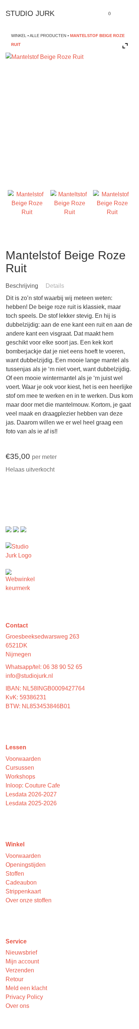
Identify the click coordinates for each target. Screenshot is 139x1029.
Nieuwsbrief (21, 952)
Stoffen (15, 873)
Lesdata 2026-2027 (31, 794)
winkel (18, 35)
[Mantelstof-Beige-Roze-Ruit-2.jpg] (69, 209)
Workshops (20, 776)
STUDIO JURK (30, 13)
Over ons (17, 1006)
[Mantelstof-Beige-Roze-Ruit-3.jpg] (112, 209)
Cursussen (20, 768)
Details (55, 286)
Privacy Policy (24, 997)
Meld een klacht (26, 988)
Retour (14, 979)
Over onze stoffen (29, 900)
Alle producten (48, 35)
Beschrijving (22, 286)
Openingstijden (26, 865)
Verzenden (20, 970)
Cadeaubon (21, 882)
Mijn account (22, 961)
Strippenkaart (23, 891)
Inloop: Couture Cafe (33, 785)
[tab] (25, 286)
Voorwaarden (23, 759)
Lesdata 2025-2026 (31, 803)
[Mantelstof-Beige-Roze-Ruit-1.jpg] (27, 209)
